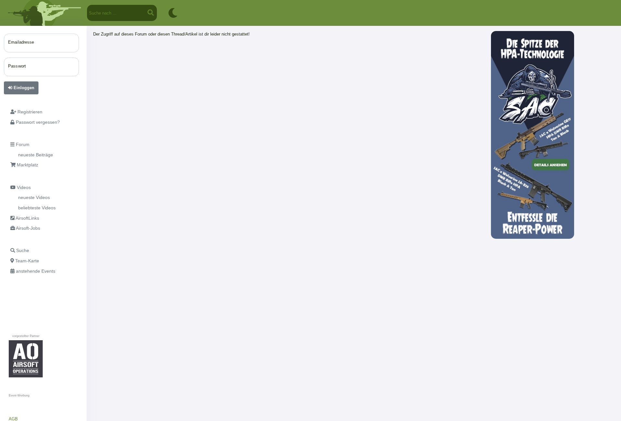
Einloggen (23, 87)
